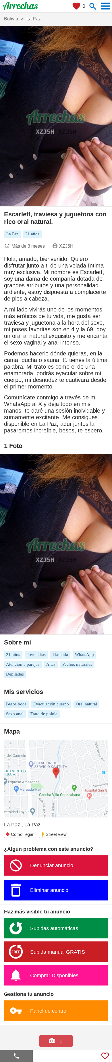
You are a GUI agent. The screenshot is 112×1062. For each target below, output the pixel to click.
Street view (54, 834)
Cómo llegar (19, 834)
